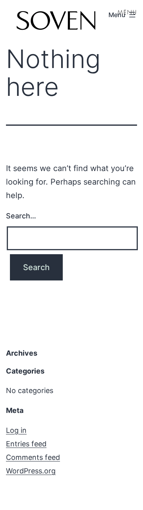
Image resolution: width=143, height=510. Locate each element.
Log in (16, 430)
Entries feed (26, 444)
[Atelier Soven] (55, 22)
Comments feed (33, 457)
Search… (21, 216)
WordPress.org (31, 471)
